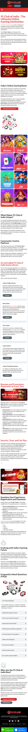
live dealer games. (15, 329)
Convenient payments (5, 521)
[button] (2, 9)
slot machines (14, 306)
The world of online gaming (7, 25)
